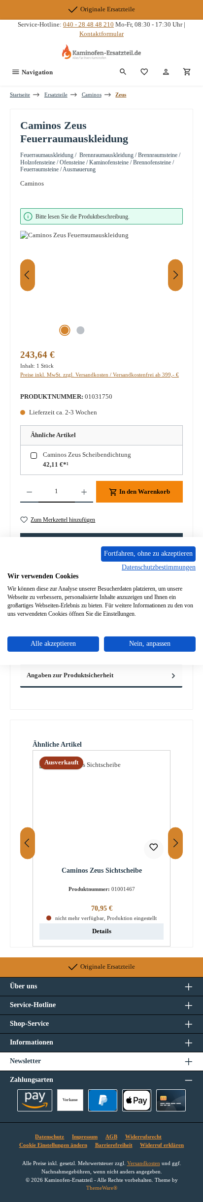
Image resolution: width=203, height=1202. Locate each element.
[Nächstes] (175, 275)
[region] (101, 275)
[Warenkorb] (187, 72)
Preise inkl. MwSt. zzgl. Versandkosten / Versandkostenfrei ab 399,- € (99, 375)
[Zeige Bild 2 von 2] (80, 330)
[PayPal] (102, 1100)
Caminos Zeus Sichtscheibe (102, 870)
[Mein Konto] (166, 72)
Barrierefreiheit (114, 1145)
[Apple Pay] (136, 1100)
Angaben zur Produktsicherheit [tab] (70, 675)
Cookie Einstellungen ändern (53, 1145)
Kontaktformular (101, 34)
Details (101, 931)
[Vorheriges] (27, 275)
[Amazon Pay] (34, 1100)
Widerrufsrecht (143, 1136)
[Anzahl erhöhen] (84, 492)
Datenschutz (49, 1136)
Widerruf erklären (162, 1145)
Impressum (85, 1136)
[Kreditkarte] (170, 1100)
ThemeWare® (101, 1188)
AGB (111, 1136)
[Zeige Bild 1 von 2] (64, 330)
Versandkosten (143, 1163)
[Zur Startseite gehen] (101, 51)
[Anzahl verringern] (29, 492)
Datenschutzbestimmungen (159, 566)
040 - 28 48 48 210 (88, 24)
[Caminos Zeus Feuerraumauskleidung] (101, 286)
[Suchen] (123, 72)
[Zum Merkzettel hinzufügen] (154, 849)
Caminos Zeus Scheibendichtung (87, 454)
